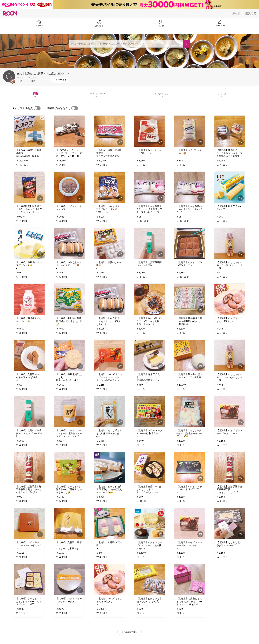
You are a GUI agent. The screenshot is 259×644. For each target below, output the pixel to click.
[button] (9, 76)
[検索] (186, 44)
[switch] (37, 108)
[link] (29, 131)
